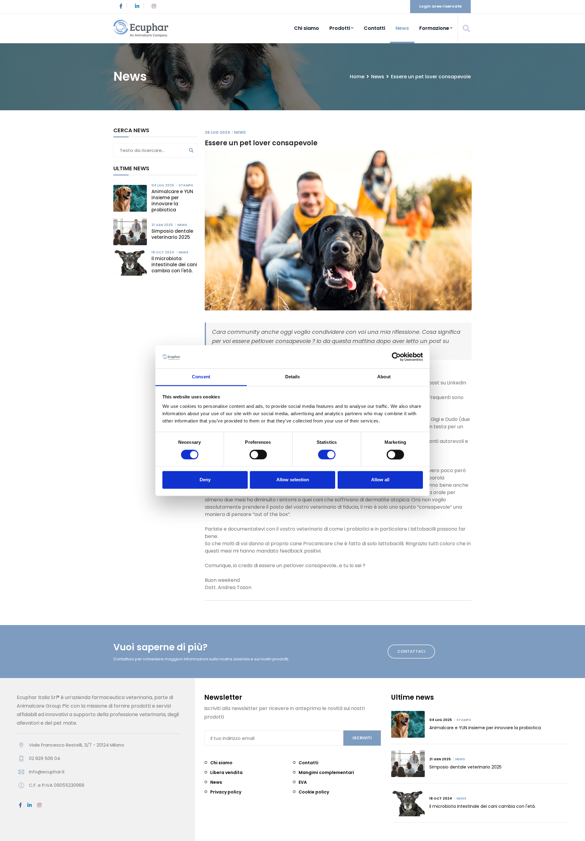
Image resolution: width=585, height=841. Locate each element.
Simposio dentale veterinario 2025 (172, 234)
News (402, 28)
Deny (205, 479)
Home (357, 76)
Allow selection (292, 479)
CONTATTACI (411, 651)
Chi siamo (306, 28)
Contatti (374, 28)
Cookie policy (314, 792)
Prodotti (339, 28)
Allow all (380, 479)
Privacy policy (225, 792)
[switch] (258, 454)
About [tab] (384, 377)
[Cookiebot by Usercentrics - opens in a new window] (396, 356)
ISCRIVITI (362, 738)
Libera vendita (226, 772)
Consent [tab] (201, 377)
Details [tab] (292, 377)
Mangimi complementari (326, 772)
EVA (303, 782)
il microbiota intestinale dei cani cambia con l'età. (174, 264)
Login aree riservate (440, 6)
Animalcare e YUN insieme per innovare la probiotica (172, 200)
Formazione (434, 28)
